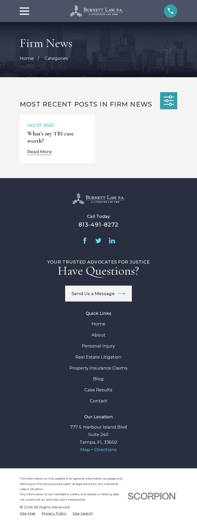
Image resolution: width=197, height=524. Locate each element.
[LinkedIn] (112, 241)
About (98, 334)
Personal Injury (98, 345)
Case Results (98, 389)
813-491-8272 (98, 224)
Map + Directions (98, 449)
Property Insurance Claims (98, 368)
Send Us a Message (93, 293)
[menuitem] (28, 513)
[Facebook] (85, 241)
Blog (98, 378)
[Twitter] (98, 241)
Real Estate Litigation (98, 357)
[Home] (96, 11)
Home (98, 323)
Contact (98, 400)
